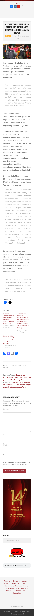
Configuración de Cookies (21, 611)
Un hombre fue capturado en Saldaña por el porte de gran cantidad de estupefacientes (17, 377)
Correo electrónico (5, 445)
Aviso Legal (6, 611)
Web (4, 455)
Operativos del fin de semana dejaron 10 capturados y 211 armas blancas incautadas (9, 339)
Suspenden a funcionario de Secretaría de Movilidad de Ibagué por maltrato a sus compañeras (17, 384)
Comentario (5, 409)
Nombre (5, 435)
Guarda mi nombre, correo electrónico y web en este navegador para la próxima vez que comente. (16, 464)
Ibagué (8, 36)
